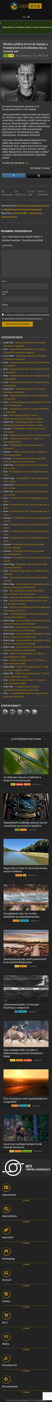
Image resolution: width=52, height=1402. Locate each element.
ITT (27, 162)
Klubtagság (8, 1258)
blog (17, 830)
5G (16, 1011)
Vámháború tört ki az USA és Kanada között (29, 435)
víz (24, 875)
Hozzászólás (5, 246)
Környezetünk (10, 1386)
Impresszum (9, 1194)
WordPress (42, 1400)
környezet (24, 921)
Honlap (5, 305)
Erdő (17, 966)
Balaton (20, 784)
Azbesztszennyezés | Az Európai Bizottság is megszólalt (21, 1006)
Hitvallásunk (9, 1365)
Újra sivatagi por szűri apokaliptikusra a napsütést (25, 1100)
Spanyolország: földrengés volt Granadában (29, 597)
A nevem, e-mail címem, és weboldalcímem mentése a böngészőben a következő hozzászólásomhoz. (25, 317)
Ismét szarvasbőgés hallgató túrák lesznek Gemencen (22, 1145)
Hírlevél (6, 1279)
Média (5, 1343)
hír (5, 55)
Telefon (6, 1301)
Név (4, 281)
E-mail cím (5, 293)
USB (11, 55)
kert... (12, 1060)
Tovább (26, 1200)
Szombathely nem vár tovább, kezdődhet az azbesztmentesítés (21, 915)
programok (27, 1151)
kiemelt (27, 784)
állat (13, 784)
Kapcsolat (7, 1237)
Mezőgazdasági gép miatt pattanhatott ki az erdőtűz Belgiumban (24, 960)
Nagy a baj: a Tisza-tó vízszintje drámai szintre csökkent (25, 869)
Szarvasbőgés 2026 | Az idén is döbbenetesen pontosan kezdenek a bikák (23, 1053)
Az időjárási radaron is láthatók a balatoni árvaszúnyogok (22, 779)
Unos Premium (23, 1400)
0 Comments (43, 193)
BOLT (5, 1322)
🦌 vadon (27, 1060)
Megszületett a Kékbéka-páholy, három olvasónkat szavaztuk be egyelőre (25, 824)
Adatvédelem (9, 1216)
